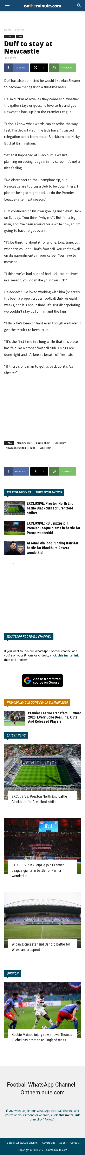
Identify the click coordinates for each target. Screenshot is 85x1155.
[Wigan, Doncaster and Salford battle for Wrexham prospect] (42, 920)
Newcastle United (16, 447)
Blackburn (60, 442)
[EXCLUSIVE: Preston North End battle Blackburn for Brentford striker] (14, 508)
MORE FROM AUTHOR (48, 492)
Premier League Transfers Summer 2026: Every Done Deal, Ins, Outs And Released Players (54, 717)
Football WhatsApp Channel (22, 1142)
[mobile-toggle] (7, 5)
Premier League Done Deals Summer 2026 (37, 702)
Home (7, 30)
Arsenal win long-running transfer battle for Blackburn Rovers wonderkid (52, 548)
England (20, 30)
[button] (79, 5)
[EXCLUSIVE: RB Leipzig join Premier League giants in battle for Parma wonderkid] (14, 528)
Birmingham (43, 442)
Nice (32, 447)
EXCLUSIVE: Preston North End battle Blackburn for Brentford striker (50, 508)
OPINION (12, 974)
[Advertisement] (42, 18)
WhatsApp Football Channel (29, 636)
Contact (74, 1142)
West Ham (45, 447)
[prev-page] (6, 563)
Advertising (48, 1142)
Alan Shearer (24, 442)
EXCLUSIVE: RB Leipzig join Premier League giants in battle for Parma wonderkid (53, 528)
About (62, 1142)
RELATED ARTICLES (19, 492)
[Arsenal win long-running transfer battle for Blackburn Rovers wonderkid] (14, 548)
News (19, 36)
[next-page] (13, 563)
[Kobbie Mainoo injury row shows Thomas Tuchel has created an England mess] (42, 1010)
